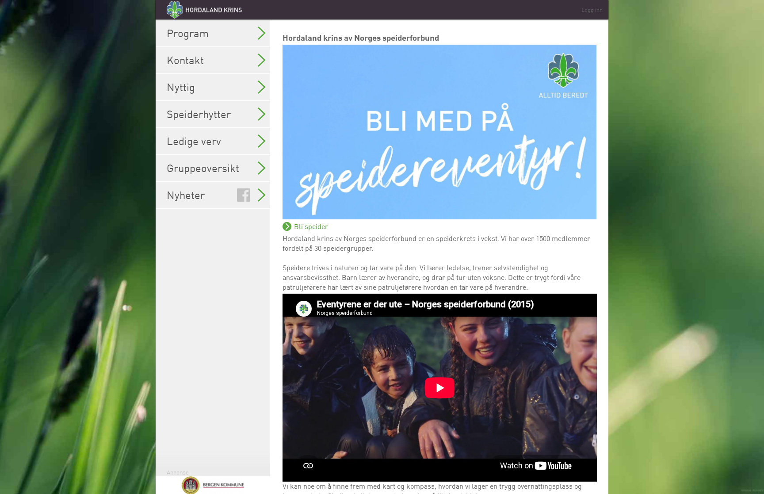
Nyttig (181, 87)
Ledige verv (194, 141)
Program (188, 33)
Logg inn (592, 9)
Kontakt (185, 60)
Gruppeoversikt (203, 168)
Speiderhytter (199, 114)
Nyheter (186, 195)
